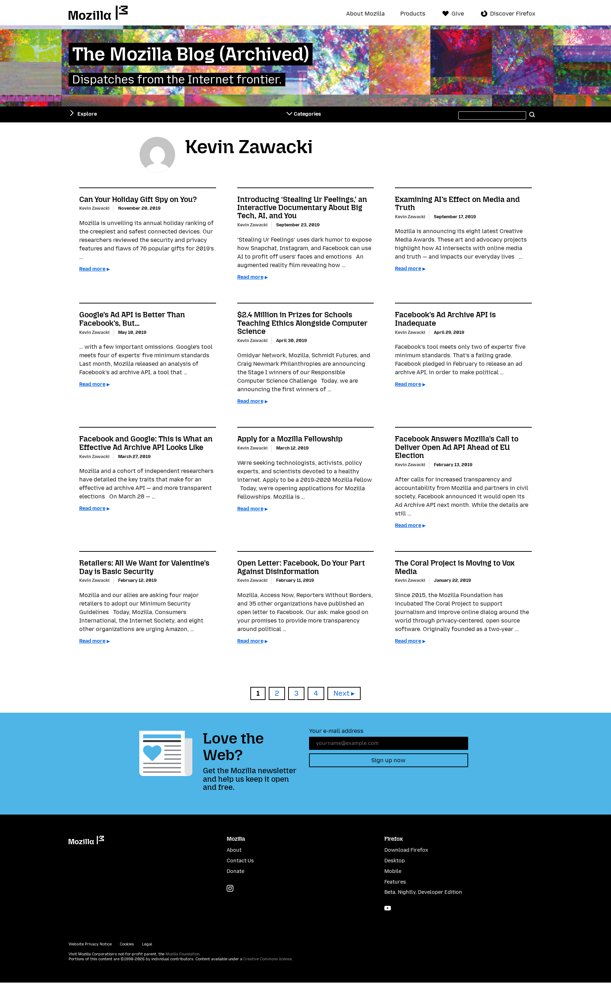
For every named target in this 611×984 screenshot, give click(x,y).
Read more (92, 269)
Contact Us (240, 861)
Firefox (393, 838)
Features (395, 882)
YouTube (387, 908)
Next (341, 693)
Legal (147, 944)
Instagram (230, 888)
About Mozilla (365, 14)
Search (532, 114)
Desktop (394, 861)
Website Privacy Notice (90, 944)
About (234, 850)
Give (458, 13)
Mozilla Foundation (182, 954)
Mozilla (98, 13)
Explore (87, 114)
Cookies (127, 944)
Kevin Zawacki (94, 208)
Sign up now (388, 760)
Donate (235, 871)
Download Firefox (406, 850)
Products (412, 14)
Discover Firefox (512, 13)
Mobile (392, 871)
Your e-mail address (336, 731)
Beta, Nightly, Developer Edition (423, 892)
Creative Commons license (267, 959)
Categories (307, 114)
